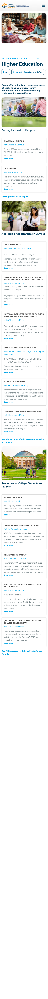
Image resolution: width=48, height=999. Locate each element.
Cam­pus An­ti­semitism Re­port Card (22, 525)
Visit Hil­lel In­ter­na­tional (13, 172)
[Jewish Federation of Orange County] (16, 6)
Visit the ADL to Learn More (15, 529)
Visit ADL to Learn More (14, 283)
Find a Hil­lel (10, 169)
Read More (9, 158)
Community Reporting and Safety (27, 72)
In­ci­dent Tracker (13, 497)
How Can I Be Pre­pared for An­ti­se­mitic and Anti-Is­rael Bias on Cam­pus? (24, 315)
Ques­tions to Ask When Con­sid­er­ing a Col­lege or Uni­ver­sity (24, 622)
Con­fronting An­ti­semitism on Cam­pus (23, 411)
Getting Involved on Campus (15, 197)
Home (5, 72)
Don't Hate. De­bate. (14, 245)
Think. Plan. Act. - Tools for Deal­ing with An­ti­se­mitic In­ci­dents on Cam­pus (24, 278)
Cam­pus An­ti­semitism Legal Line (20, 348)
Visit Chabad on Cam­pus (14, 145)
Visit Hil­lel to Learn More (14, 415)
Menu (43, 5)
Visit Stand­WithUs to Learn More (17, 248)
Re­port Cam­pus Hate (14, 382)
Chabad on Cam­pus (14, 141)
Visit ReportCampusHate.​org (16, 385)
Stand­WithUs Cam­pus (15, 555)
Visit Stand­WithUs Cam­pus (15, 558)
